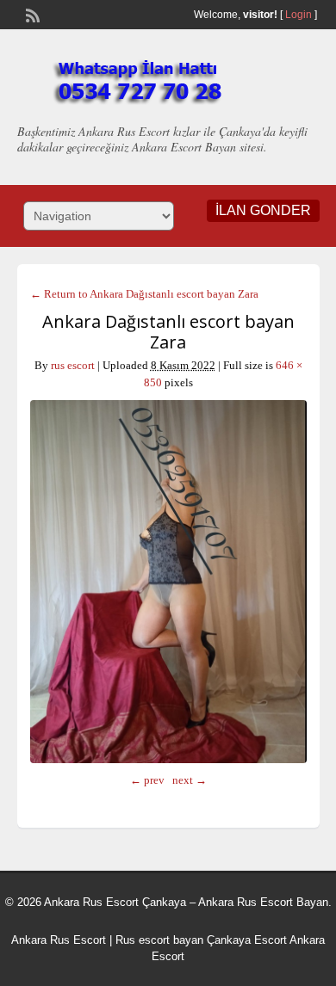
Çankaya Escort (247, 940)
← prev (147, 779)
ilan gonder (263, 210)
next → (189, 779)
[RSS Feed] (31, 14)
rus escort (73, 365)
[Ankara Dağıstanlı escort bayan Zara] (168, 581)
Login (298, 15)
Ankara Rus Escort (58, 940)
